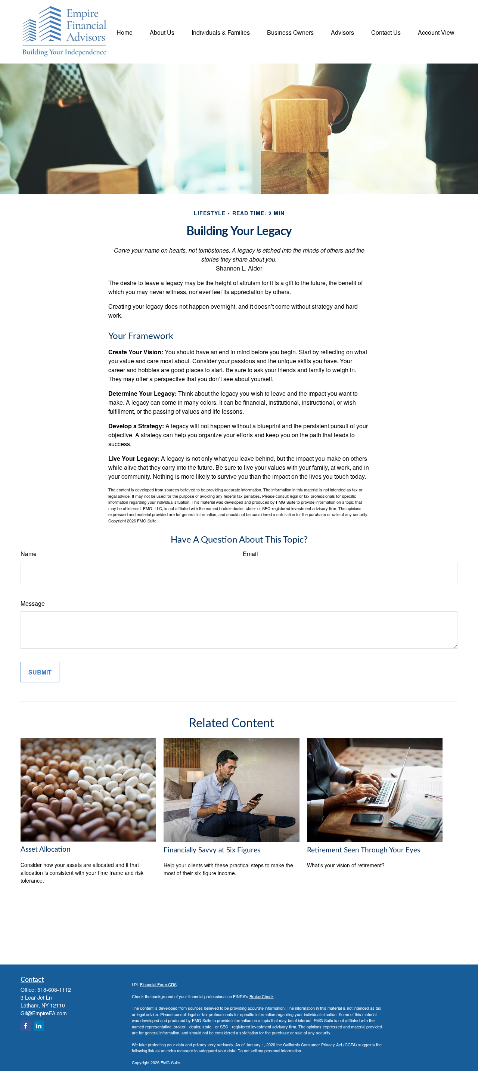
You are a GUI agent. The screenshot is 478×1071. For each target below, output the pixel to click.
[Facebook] (26, 1026)
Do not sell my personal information (269, 1050)
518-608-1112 (54, 989)
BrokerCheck (261, 996)
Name (29, 553)
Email (250, 553)
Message (33, 603)
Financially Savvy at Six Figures (212, 850)
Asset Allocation (46, 849)
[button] (125, 31)
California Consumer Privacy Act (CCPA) (320, 1044)
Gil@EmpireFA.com (44, 1013)
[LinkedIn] (39, 1026)
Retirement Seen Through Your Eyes (363, 850)
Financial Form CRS (158, 984)
